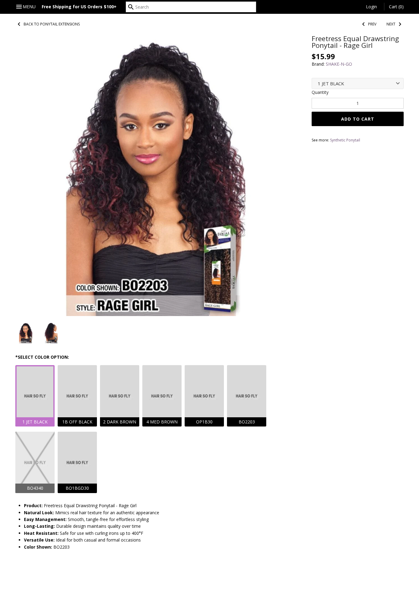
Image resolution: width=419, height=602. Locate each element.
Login (371, 7)
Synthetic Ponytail (345, 140)
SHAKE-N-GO (339, 64)
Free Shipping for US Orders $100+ (79, 7)
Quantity (320, 92)
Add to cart (357, 119)
